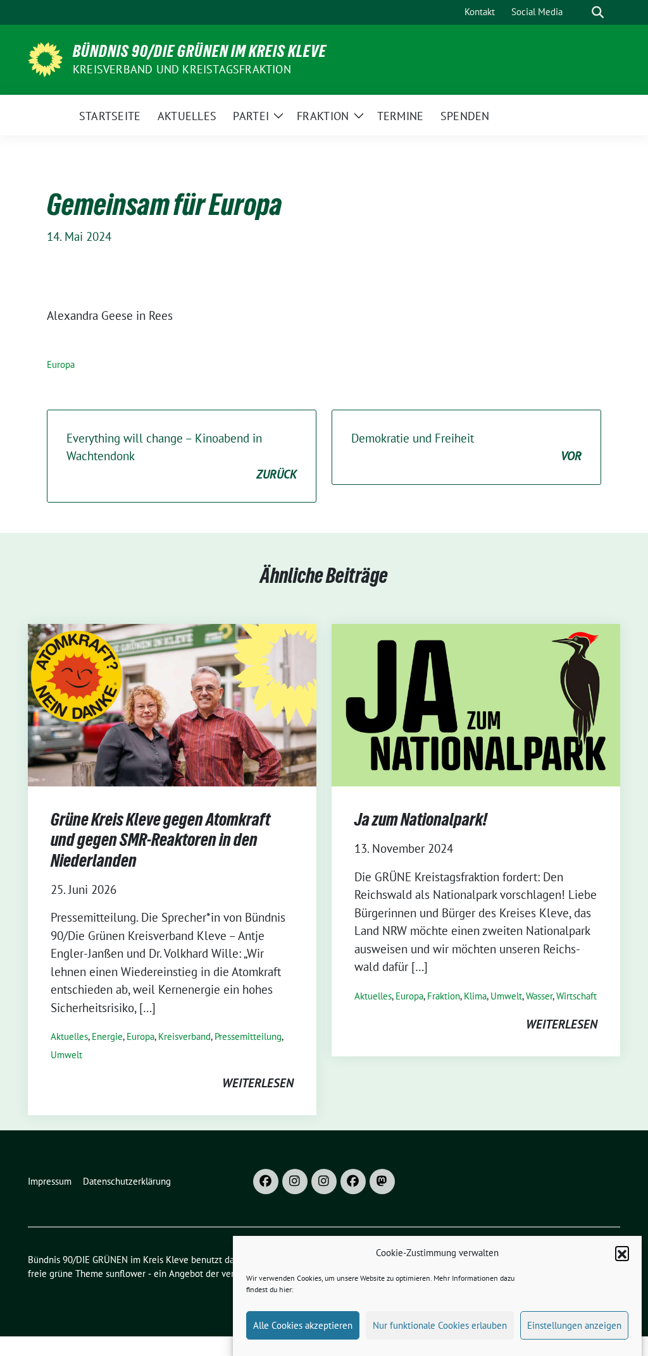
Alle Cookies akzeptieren (302, 1325)
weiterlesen (258, 1082)
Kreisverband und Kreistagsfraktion (182, 69)
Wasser (539, 996)
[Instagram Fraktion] (324, 1181)
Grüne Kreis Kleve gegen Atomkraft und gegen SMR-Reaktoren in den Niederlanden (160, 839)
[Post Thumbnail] (172, 703)
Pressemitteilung (248, 1036)
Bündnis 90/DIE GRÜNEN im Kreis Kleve (200, 51)
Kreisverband (184, 1036)
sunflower (126, 1273)
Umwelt (66, 1055)
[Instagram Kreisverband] (295, 1181)
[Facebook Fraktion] (353, 1181)
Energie (107, 1036)
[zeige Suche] (597, 12)
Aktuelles (69, 1036)
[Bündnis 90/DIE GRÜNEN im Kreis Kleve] (45, 58)
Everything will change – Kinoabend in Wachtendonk (181, 456)
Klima (475, 996)
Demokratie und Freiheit (466, 447)
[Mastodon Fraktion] (382, 1181)
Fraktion (443, 996)
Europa (61, 364)
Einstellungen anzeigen (574, 1325)
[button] (622, 1253)
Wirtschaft (576, 996)
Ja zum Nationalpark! (420, 819)
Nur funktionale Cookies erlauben (440, 1325)
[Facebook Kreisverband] (265, 1181)
